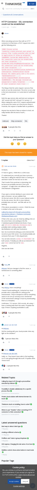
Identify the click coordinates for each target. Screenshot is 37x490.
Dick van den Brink (10, 166)
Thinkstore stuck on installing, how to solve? (16, 404)
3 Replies (5, 441)
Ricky (6, 265)
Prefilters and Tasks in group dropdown (14, 438)
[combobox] (18, 9)
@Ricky (6, 287)
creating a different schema (10, 432)
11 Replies (5, 435)
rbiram (6, 33)
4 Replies (5, 447)
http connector (16, 121)
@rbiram (4, 268)
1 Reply (4, 455)
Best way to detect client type (11, 426)
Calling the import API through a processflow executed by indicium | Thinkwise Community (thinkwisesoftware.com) (16, 214)
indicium (5, 121)
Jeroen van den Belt (10, 325)
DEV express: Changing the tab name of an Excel (17, 444)
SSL (26, 121)
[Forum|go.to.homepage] (14, 3)
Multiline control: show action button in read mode (18, 450)
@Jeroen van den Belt (10, 353)
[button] (2, 4)
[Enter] (3, 9)
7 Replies (5, 429)
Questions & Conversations (13, 15)
